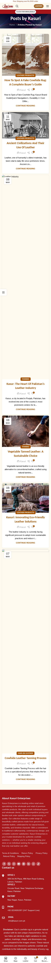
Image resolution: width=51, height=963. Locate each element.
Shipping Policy (23, 856)
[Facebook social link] (4, 864)
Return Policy (27, 853)
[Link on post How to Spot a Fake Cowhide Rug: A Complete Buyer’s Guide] (25, 55)
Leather (38, 6)
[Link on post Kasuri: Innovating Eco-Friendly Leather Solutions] (25, 498)
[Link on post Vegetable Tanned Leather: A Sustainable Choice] (25, 431)
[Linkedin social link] (29, 864)
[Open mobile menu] (47, 6)
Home (12, 25)
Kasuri (34, 18)
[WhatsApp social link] (33, 864)
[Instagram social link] (14, 864)
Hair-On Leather (25, 753)
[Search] (17, 6)
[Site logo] (7, 6)
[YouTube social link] (19, 864)
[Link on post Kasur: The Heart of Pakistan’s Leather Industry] (25, 277)
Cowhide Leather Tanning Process (25, 758)
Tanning (25, 379)
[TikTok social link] (38, 864)
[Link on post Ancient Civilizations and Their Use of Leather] (25, 125)
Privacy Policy (41, 853)
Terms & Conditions (10, 853)
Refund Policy (9, 856)
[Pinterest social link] (24, 864)
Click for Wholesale (25, 12)
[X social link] (9, 864)
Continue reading (25, 106)
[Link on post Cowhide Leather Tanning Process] (25, 651)
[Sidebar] (3, 292)
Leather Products (25, 75)
